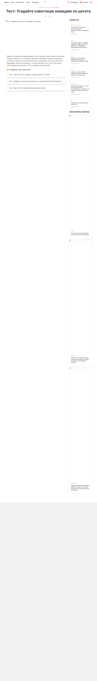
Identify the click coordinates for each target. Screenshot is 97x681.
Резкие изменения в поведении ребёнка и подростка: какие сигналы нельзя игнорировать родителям (80, 488)
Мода (80, 25)
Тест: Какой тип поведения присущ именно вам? (27, 88)
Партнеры (35, 2)
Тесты (28, 2)
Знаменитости (74, 25)
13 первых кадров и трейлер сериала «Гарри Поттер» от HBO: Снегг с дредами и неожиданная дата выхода (79, 45)
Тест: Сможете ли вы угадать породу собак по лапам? (29, 75)
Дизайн (6, 2)
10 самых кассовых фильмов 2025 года (79, 103)
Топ (77, 83)
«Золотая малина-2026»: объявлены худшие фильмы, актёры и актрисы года (79, 73)
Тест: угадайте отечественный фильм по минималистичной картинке (35, 81)
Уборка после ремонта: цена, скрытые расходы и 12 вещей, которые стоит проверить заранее (80, 360)
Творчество (20, 2)
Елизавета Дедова (54, 7)
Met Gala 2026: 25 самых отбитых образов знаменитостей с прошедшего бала (80, 30)
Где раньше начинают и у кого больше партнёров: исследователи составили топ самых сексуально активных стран (80, 89)
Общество (73, 83)
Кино (12, 2)
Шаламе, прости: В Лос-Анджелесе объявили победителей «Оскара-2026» (79, 59)
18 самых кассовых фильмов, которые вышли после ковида (80, 233)
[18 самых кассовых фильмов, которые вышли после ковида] (80, 172)
